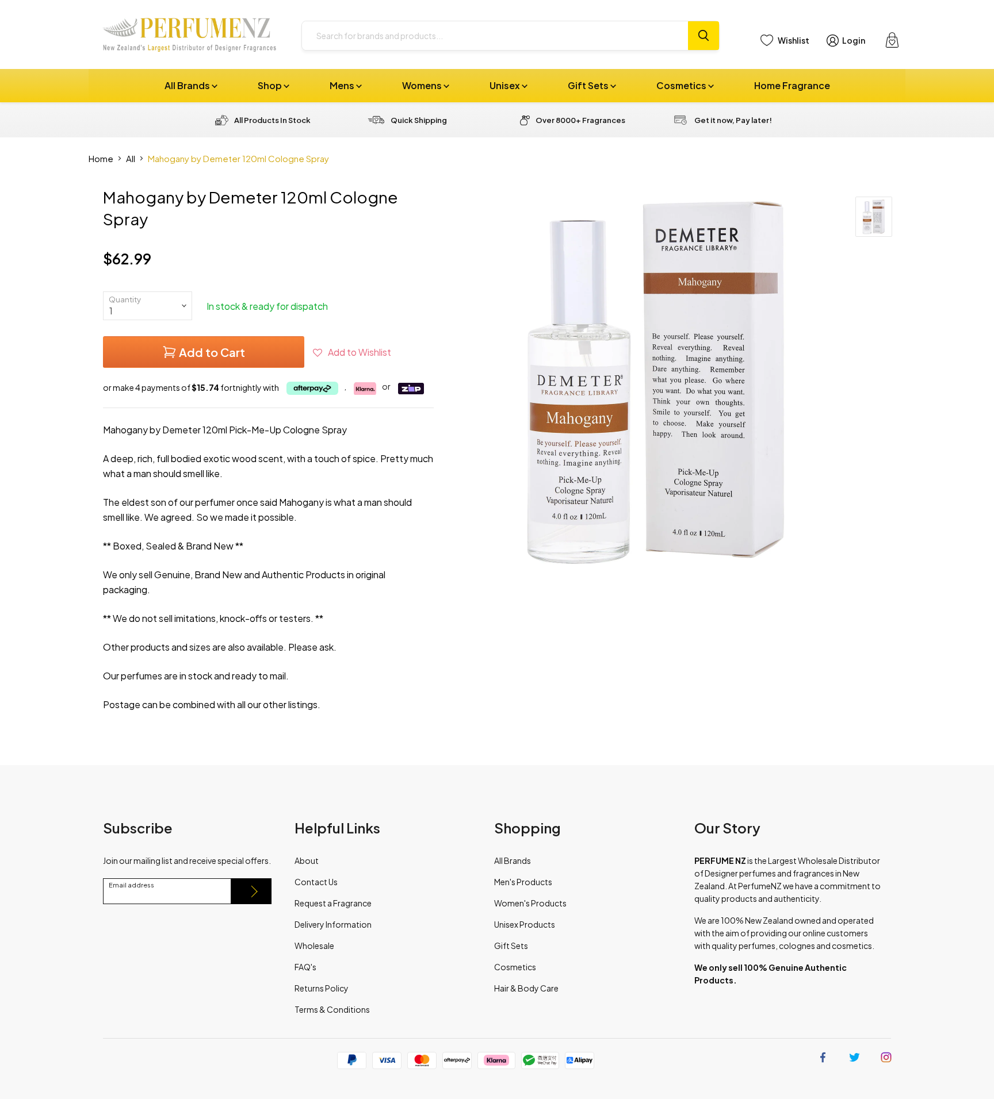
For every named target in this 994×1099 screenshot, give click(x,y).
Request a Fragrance (333, 903)
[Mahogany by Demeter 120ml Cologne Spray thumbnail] (873, 217)
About (307, 860)
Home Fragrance (792, 85)
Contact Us (316, 882)
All (130, 158)
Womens (423, 85)
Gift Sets (589, 85)
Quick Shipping (419, 120)
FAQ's (305, 967)
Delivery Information (333, 924)
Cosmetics (682, 85)
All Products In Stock (272, 120)
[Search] (703, 35)
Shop (271, 85)
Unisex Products (524, 924)
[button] (352, 352)
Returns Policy (322, 988)
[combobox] (495, 35)
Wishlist (793, 40)
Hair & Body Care (526, 988)
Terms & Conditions (332, 1009)
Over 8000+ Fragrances (580, 120)
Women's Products (530, 903)
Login (853, 40)
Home (101, 158)
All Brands (188, 85)
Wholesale (314, 945)
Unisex (506, 85)
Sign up (251, 891)
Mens (343, 85)
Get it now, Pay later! (733, 120)
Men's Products (523, 882)
